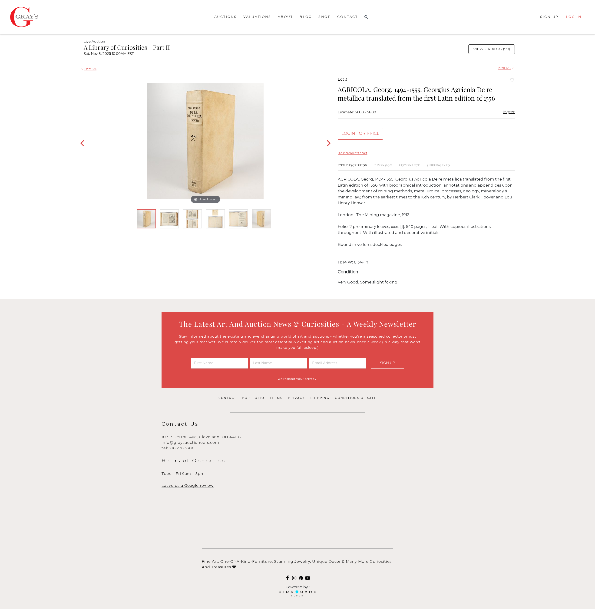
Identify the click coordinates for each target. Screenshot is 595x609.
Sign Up (387, 363)
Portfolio (253, 398)
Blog (306, 17)
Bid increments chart (352, 153)
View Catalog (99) (491, 49)
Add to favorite (512, 80)
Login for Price (360, 134)
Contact (347, 17)
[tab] (352, 167)
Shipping (320, 398)
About (285, 17)
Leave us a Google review (188, 485)
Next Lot (504, 68)
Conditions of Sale (356, 398)
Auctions (225, 17)
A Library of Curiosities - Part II (127, 47)
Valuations (257, 17)
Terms (276, 398)
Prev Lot (90, 68)
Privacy (296, 398)
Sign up (549, 17)
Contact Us (180, 424)
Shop (324, 17)
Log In (574, 17)
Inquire (509, 111)
